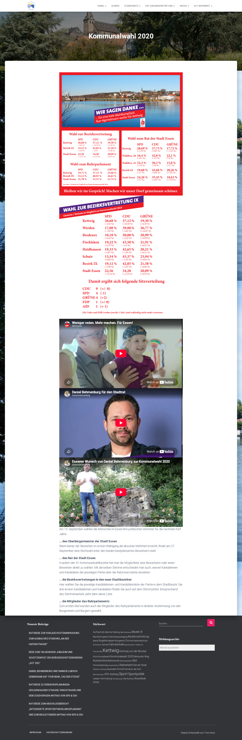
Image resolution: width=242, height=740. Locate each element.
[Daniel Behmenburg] (31, 6)
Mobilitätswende (110, 660)
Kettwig (111, 650)
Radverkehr (126, 665)
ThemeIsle (209, 732)
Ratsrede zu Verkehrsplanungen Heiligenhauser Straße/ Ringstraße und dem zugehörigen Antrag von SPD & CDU (55, 690)
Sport (123, 674)
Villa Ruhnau (128, 678)
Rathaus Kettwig (100, 669)
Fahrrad (105, 644)
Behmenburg (126, 632)
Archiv (183, 6)
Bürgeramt (120, 640)
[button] (105, 6)
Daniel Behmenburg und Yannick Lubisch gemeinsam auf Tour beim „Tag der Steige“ (54, 674)
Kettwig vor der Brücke (132, 651)
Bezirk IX (137, 632)
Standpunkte (131, 6)
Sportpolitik (136, 674)
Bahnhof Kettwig (112, 632)
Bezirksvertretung (138, 636)
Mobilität (97, 660)
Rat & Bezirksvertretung (159, 6)
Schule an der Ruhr (132, 669)
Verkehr (96, 678)
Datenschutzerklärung (59, 732)
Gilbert (138, 645)
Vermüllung (106, 678)
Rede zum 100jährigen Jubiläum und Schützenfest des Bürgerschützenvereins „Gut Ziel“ (55, 657)
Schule (120, 669)
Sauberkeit (111, 669)
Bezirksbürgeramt (101, 636)
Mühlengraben (126, 661)
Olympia (115, 6)
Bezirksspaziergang (119, 636)
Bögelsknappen (107, 640)
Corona (129, 640)
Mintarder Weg (141, 656)
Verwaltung (117, 679)
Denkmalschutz (141, 640)
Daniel (101, 6)
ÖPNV (96, 682)
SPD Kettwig (111, 674)
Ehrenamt (97, 645)
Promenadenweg (100, 665)
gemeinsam (130, 645)
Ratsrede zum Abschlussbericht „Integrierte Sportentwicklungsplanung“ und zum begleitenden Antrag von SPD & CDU (56, 709)
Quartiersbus (114, 665)
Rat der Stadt (140, 665)
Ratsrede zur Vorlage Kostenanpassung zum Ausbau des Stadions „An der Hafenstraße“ (54, 638)
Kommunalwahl (101, 656)
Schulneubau (98, 674)
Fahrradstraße (117, 644)
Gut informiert (202, 6)
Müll (134, 660)
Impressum (35, 732)
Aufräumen (99, 632)
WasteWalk (140, 678)
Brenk (95, 640)
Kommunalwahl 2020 (122, 656)
